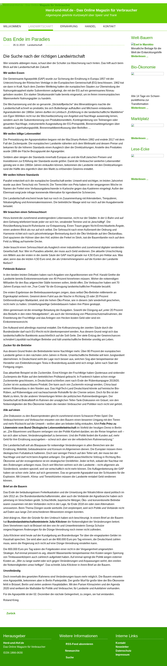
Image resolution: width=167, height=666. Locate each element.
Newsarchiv (72, 650)
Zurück (11, 613)
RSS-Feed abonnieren (79, 644)
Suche (69, 657)
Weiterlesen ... (139, 56)
